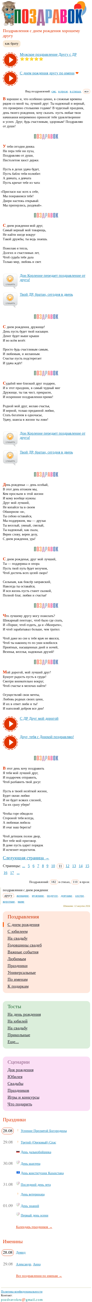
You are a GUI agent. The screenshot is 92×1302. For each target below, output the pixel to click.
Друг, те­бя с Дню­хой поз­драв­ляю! (47, 737)
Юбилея (15, 1076)
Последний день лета (36, 1184)
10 (53, 866)
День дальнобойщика (36, 1152)
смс (53, 91)
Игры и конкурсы (23, 1097)
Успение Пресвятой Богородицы (44, 1131)
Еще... (13, 1041)
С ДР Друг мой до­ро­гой (39, 718)
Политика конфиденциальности (21, 1291)
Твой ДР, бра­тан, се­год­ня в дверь (46, 294)
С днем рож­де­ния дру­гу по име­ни (47, 73)
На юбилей (18, 1021)
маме (21, 901)
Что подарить (20, 1104)
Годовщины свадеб (25, 945)
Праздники (18, 965)
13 (74, 866)
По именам (18, 979)
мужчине (38, 895)
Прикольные (19, 1034)
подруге (52, 895)
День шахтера (30, 1163)
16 (5, 873)
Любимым (17, 958)
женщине (23, 895)
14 (81, 866)
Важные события (23, 952)
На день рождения (24, 1014)
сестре (79, 895)
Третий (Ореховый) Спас (38, 1142)
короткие (9, 901)
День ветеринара (33, 1194)
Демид (20, 1252)
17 (12, 873)
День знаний (30, 1206)
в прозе (63, 91)
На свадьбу (18, 938)
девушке (66, 895)
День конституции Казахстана (42, 1173)
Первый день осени (34, 1215)
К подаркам (18, 986)
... (23, 866)
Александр (23, 1264)
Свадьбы (15, 1083)
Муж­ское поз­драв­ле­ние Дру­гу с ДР (48, 54)
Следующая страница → (26, 857)
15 (87, 866)
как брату (11, 43)
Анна (37, 1264)
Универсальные (22, 972)
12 (67, 866)
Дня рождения (20, 1069)
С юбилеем (18, 931)
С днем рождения (23, 924)
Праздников (18, 1090)
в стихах (75, 91)
